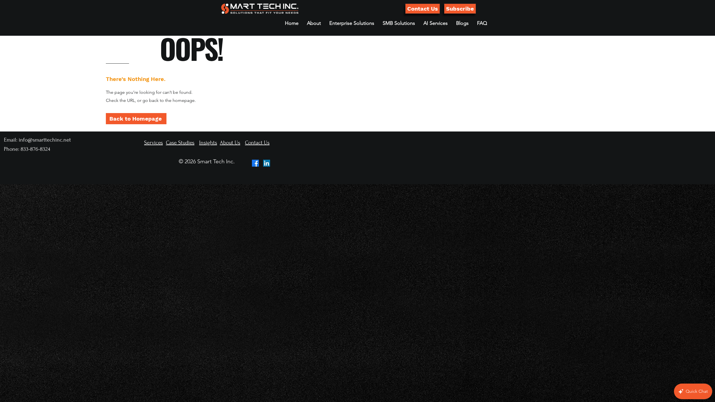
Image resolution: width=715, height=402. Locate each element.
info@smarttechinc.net (45, 140)
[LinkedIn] (266, 163)
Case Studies (180, 143)
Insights (208, 143)
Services (153, 143)
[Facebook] (255, 163)
